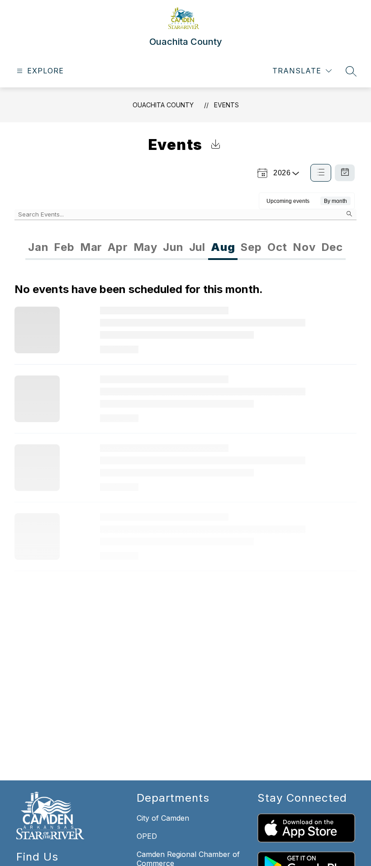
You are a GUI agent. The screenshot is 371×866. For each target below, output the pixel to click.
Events (226, 105)
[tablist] (105, 247)
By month (335, 201)
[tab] (38, 247)
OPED (147, 836)
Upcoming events (287, 201)
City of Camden (163, 818)
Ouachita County (163, 105)
